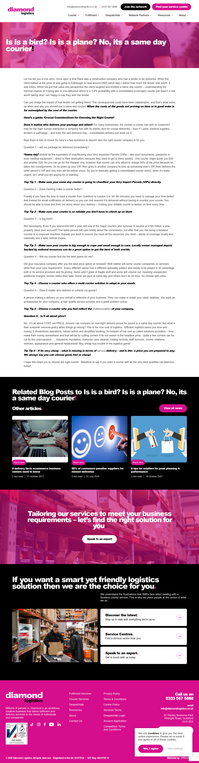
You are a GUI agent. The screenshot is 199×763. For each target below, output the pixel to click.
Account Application (115, 720)
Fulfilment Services (80, 693)
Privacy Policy (112, 693)
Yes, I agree (150, 748)
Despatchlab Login (114, 715)
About (182, 15)
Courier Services (79, 699)
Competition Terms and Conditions (114, 728)
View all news (173, 408)
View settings (175, 748)
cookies (153, 733)
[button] (78, 15)
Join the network (135, 7)
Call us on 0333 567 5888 (179, 696)
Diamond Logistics (21, 11)
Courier (72, 15)
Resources (164, 15)
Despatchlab (112, 15)
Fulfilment (91, 15)
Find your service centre (171, 7)
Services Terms (112, 710)
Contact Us (75, 720)
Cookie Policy (111, 704)
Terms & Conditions (115, 699)
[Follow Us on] (32, 724)
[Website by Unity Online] (187, 758)
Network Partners (139, 15)
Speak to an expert (99, 539)
